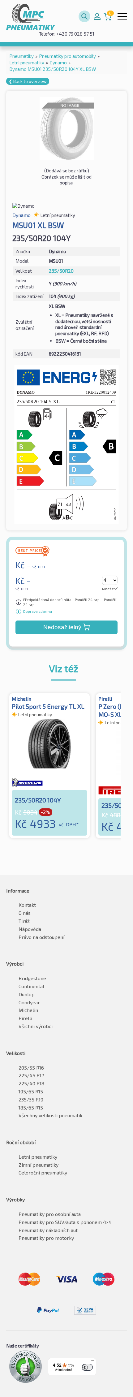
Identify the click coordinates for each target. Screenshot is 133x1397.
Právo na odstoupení (41, 937)
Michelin (28, 1010)
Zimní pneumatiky (38, 1165)
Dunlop (27, 994)
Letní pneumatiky (38, 1157)
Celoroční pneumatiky (43, 1172)
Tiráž (24, 921)
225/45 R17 (31, 1075)
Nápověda (30, 929)
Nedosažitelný (62, 627)
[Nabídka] (92, 1361)
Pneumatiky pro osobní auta (50, 1214)
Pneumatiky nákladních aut (48, 1230)
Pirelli (25, 1018)
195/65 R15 (31, 1091)
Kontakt (27, 905)
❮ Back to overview (28, 81)
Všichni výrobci (36, 1026)
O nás (25, 913)
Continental (31, 986)
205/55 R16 (31, 1067)
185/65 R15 (31, 1107)
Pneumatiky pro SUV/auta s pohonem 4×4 (65, 1222)
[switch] (87, 1367)
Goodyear (29, 1002)
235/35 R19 (31, 1099)
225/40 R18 (31, 1083)
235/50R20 (61, 271)
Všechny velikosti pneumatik (50, 1115)
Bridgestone (32, 978)
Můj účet (97, 16)
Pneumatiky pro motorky (46, 1238)
